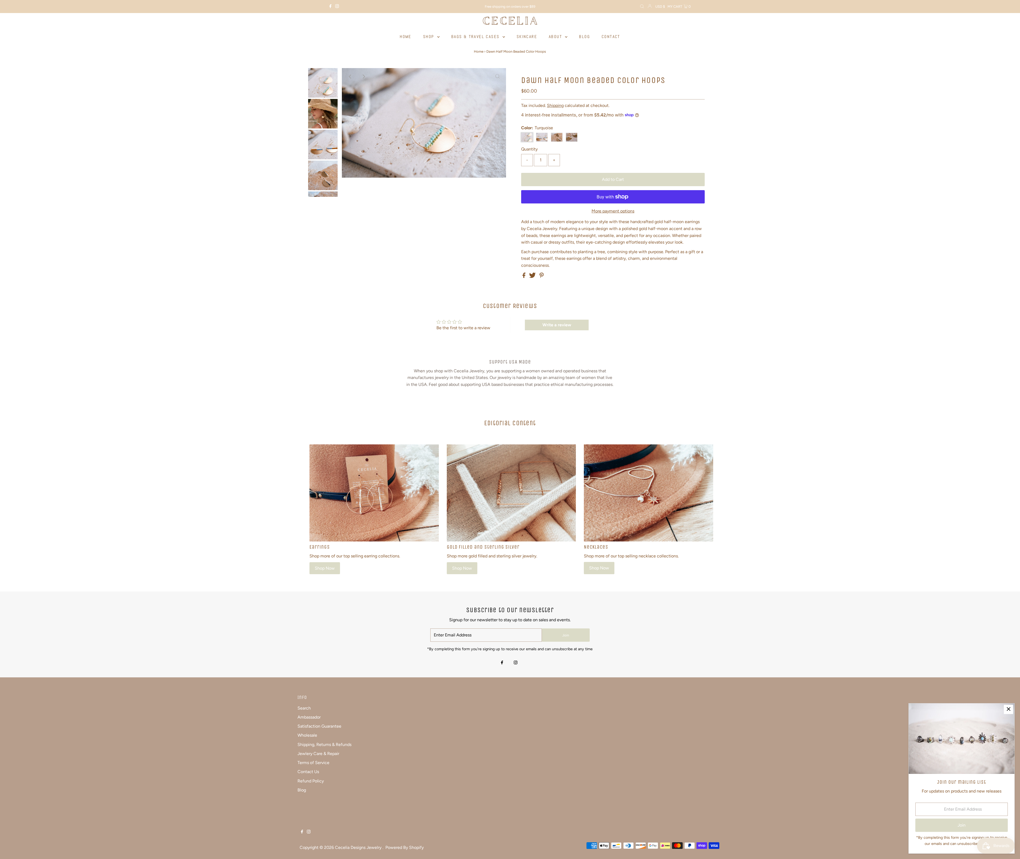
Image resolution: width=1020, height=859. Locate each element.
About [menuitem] (556, 36)
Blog (302, 790)
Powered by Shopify (404, 847)
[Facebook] (330, 6)
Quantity (529, 149)
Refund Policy (311, 780)
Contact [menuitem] (611, 36)
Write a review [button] (556, 324)
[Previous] (350, 76)
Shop (429, 36)
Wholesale (307, 735)
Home (478, 51)
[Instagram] (337, 6)
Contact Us (308, 771)
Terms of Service (313, 762)
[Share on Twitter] (533, 276)
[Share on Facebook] (524, 276)
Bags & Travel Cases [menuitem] (476, 36)
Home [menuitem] (405, 36)
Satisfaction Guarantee (319, 726)
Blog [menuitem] (584, 36)
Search (304, 708)
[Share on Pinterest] (541, 276)
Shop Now (325, 568)
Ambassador (309, 717)
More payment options (613, 211)
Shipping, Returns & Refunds (324, 744)
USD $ (660, 7)
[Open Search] (642, 6)
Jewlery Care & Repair (318, 753)
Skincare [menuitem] (527, 36)
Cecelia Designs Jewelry (358, 847)
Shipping (555, 105)
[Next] (363, 76)
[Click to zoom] (497, 76)
